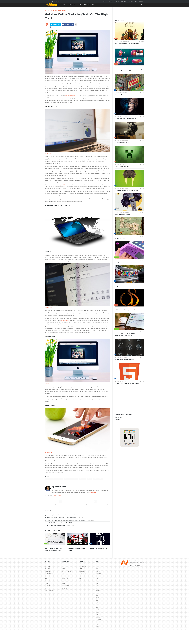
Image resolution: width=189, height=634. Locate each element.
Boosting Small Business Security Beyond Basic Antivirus (59, 522)
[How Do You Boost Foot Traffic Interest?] (77, 539)
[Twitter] (48, 1)
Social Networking (50, 590)
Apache (64, 564)
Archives (110, 1)
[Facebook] (46, 1)
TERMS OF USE (99, 632)
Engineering (99, 576)
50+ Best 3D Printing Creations (122, 142)
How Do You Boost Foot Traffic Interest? (76, 549)
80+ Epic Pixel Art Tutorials (121, 94)
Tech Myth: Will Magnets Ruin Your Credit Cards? (127, 262)
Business (86, 4)
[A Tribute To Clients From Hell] (100, 539)
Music (97, 612)
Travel (97, 626)
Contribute (123, 1)
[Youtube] (50, 1)
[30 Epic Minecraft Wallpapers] (129, 154)
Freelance (48, 580)
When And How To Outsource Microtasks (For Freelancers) (53, 549)
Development (72, 4)
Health (97, 597)
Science (98, 617)
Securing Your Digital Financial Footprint (55, 525)
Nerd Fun (98, 614)
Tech (80, 4)
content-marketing (58, 479)
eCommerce (48, 571)
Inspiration (82, 568)
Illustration (82, 566)
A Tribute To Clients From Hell (98, 548)
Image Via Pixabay (49, 248)
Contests (81, 564)
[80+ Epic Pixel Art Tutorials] (129, 82)
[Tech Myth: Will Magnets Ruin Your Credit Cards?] (129, 250)
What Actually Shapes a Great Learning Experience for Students (61, 514)
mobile (89, 479)
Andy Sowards (57, 495)
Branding (47, 568)
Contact (141, 1)
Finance (47, 578)
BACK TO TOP (141, 632)
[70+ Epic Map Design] (129, 226)
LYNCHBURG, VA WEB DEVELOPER (60, 632)
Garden (98, 590)
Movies (97, 609)
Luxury (97, 605)
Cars (97, 568)
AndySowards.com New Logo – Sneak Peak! (126, 309)
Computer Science (67, 571)
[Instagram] (58, 1)
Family (97, 578)
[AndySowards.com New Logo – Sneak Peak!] (129, 297)
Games (97, 588)
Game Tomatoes (118, 417)
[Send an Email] (52, 1)
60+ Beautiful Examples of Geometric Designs (126, 190)
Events (47, 576)
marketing (83, 479)
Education (98, 571)
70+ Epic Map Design (120, 238)
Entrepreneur (49, 573)
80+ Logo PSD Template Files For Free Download (127, 383)
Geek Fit (98, 593)
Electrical (99, 573)
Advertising (48, 10)
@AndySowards (92, 492)
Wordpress (65, 588)
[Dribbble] (60, 1)
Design (63, 4)
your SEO (62, 184)
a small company (65, 320)
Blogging (47, 566)
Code (63, 568)
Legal (46, 583)
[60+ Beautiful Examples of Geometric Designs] (129, 178)
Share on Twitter (57, 24)
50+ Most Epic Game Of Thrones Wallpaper (125, 118)
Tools (97, 624)
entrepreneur (69, 479)
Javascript (65, 578)
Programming (65, 585)
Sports (98, 621)
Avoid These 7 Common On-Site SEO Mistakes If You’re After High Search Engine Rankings (128, 334)
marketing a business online (71, 95)
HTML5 (63, 576)
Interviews (82, 571)
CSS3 (63, 573)
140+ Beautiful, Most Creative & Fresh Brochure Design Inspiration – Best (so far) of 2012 (128, 69)
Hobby (97, 600)
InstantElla (117, 421)
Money (97, 607)
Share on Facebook (69, 24)
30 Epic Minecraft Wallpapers (122, 166)
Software (98, 619)
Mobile (64, 583)
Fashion (98, 580)
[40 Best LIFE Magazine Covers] (129, 202)
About (104, 1)
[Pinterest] (56, 1)
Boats (97, 564)
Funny (97, 585)
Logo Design (82, 573)
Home (97, 602)
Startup (47, 593)
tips (101, 479)
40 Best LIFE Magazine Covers (122, 214)
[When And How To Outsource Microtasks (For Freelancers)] (55, 539)
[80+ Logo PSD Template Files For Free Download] (129, 371)
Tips (93, 4)
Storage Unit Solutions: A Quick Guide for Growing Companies (61, 517)
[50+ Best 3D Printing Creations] (129, 130)
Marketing (61, 10)
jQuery (64, 580)
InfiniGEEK (117, 419)
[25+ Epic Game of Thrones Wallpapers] (129, 347)
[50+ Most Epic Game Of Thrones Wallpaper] (129, 106)
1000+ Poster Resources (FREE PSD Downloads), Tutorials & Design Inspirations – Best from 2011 (127, 44)
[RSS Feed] (54, 1)
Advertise (130, 1)
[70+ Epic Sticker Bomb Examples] (129, 274)
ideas (76, 479)
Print (80, 578)
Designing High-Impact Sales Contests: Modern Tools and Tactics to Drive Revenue (66, 520)
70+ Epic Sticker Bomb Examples (123, 286)
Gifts (97, 595)
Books (97, 566)
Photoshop (82, 576)
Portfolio (116, 1)
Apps (63, 566)
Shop (136, 1)
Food (97, 583)
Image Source (48, 153)
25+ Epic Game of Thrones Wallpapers (124, 359)
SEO (66, 10)
